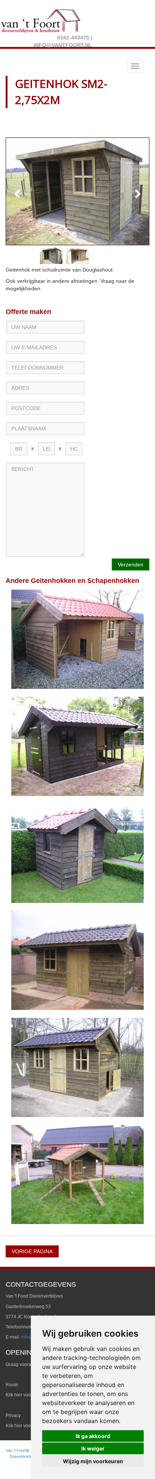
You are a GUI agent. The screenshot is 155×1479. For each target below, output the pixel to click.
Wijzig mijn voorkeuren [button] (93, 1461)
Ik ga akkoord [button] (93, 1436)
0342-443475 (73, 38)
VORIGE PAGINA (32, 1251)
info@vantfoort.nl (62, 45)
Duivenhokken (23, 1456)
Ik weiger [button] (93, 1448)
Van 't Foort (16, 1450)
